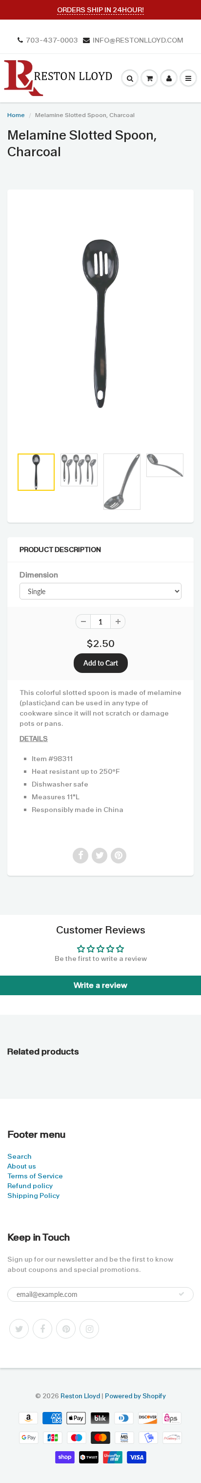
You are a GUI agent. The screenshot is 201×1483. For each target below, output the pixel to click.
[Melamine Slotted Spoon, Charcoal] (100, 323)
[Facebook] (42, 1329)
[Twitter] (19, 1329)
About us (21, 1166)
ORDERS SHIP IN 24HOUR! (100, 9)
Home (16, 115)
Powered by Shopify (135, 1396)
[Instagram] (89, 1329)
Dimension (39, 575)
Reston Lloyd (80, 1396)
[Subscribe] (181, 1294)
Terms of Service (35, 1176)
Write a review (100, 985)
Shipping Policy (33, 1195)
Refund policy (30, 1185)
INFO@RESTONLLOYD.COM (138, 40)
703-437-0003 (52, 40)
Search (19, 1156)
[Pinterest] (66, 1329)
